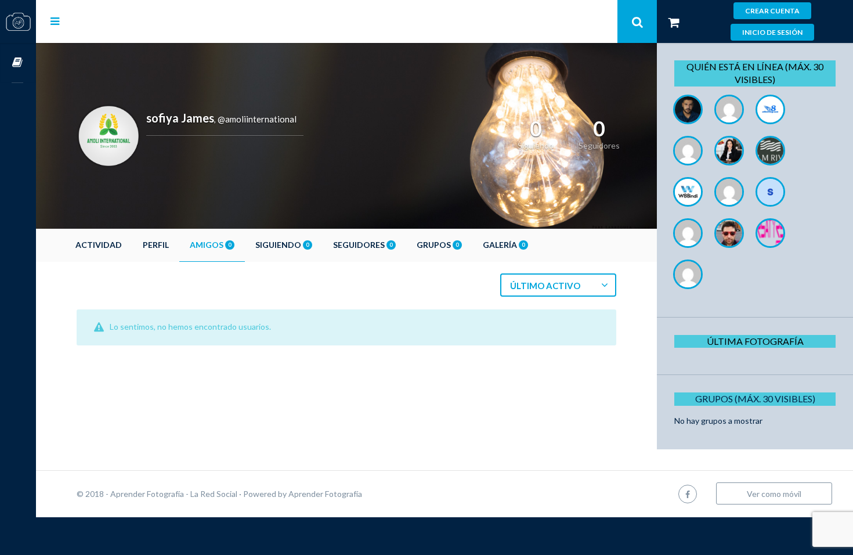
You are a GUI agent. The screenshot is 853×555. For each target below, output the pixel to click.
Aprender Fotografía (325, 494)
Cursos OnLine (18, 63)
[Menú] (54, 21)
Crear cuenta (772, 10)
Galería (504, 245)
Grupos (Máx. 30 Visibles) (755, 398)
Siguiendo (282, 245)
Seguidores (362, 245)
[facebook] (687, 494)
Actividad (98, 245)
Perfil (156, 245)
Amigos (210, 245)
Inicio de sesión (772, 32)
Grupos (437, 245)
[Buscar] (637, 21)
